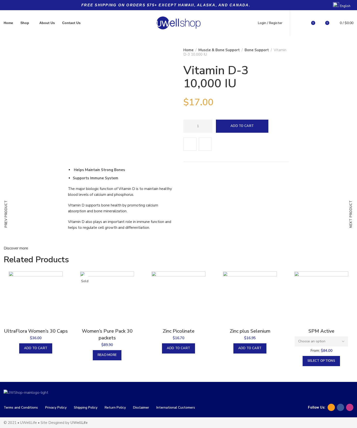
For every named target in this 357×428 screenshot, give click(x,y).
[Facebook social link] (340, 407)
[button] (35, 348)
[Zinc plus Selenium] (250, 298)
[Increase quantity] (207, 126)
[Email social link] (331, 407)
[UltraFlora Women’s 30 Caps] (36, 298)
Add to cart (242, 126)
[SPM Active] (321, 298)
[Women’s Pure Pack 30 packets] (107, 298)
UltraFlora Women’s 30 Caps (36, 331)
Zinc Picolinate (179, 331)
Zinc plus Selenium (250, 331)
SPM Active (321, 331)
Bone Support (257, 50)
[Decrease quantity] (188, 126)
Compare (205, 144)
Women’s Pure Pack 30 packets (107, 334)
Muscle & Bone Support (219, 50)
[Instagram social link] (349, 407)
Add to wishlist (189, 144)
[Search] (299, 23)
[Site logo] (178, 22)
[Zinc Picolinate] (178, 298)
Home (188, 50)
